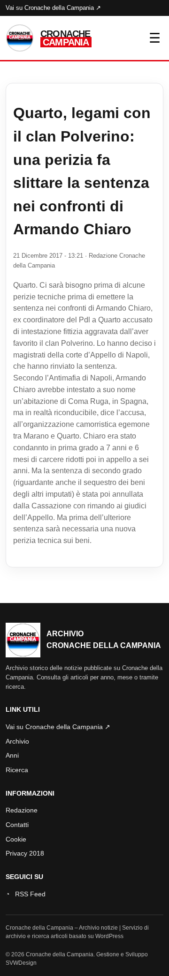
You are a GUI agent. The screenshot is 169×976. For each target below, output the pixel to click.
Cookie (16, 839)
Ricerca (17, 770)
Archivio (17, 741)
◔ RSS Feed (26, 894)
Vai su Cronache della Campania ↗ (53, 7)
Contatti (17, 824)
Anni (12, 755)
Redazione (22, 810)
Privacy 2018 (25, 853)
